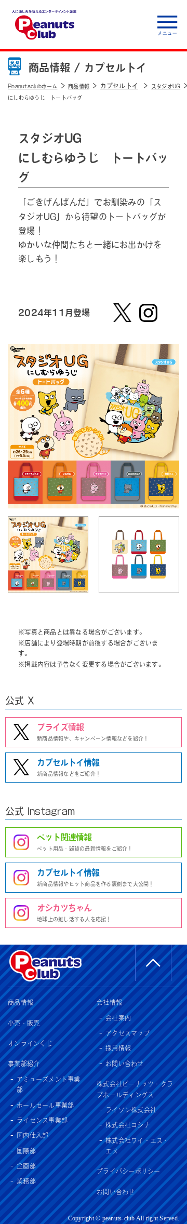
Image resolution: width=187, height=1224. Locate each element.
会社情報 (109, 1002)
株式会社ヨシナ (127, 1125)
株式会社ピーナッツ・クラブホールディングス (135, 1089)
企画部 (26, 1166)
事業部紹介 (23, 1063)
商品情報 (20, 1002)
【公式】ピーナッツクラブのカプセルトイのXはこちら (122, 312)
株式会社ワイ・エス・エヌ (137, 1145)
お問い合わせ (124, 1063)
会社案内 (118, 1018)
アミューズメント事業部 (49, 1084)
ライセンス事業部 (42, 1120)
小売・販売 (23, 1023)
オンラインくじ (30, 1043)
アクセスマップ (127, 1033)
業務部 (26, 1181)
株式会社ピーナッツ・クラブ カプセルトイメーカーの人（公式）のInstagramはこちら (148, 312)
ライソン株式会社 (130, 1110)
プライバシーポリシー (129, 1171)
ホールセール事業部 (45, 1105)
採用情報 (118, 1048)
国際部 (26, 1151)
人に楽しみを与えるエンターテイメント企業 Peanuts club (44, 24)
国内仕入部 (32, 1135)
